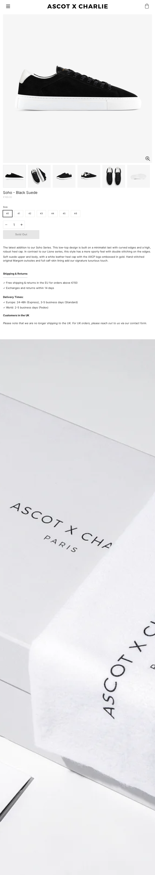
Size (5, 207)
